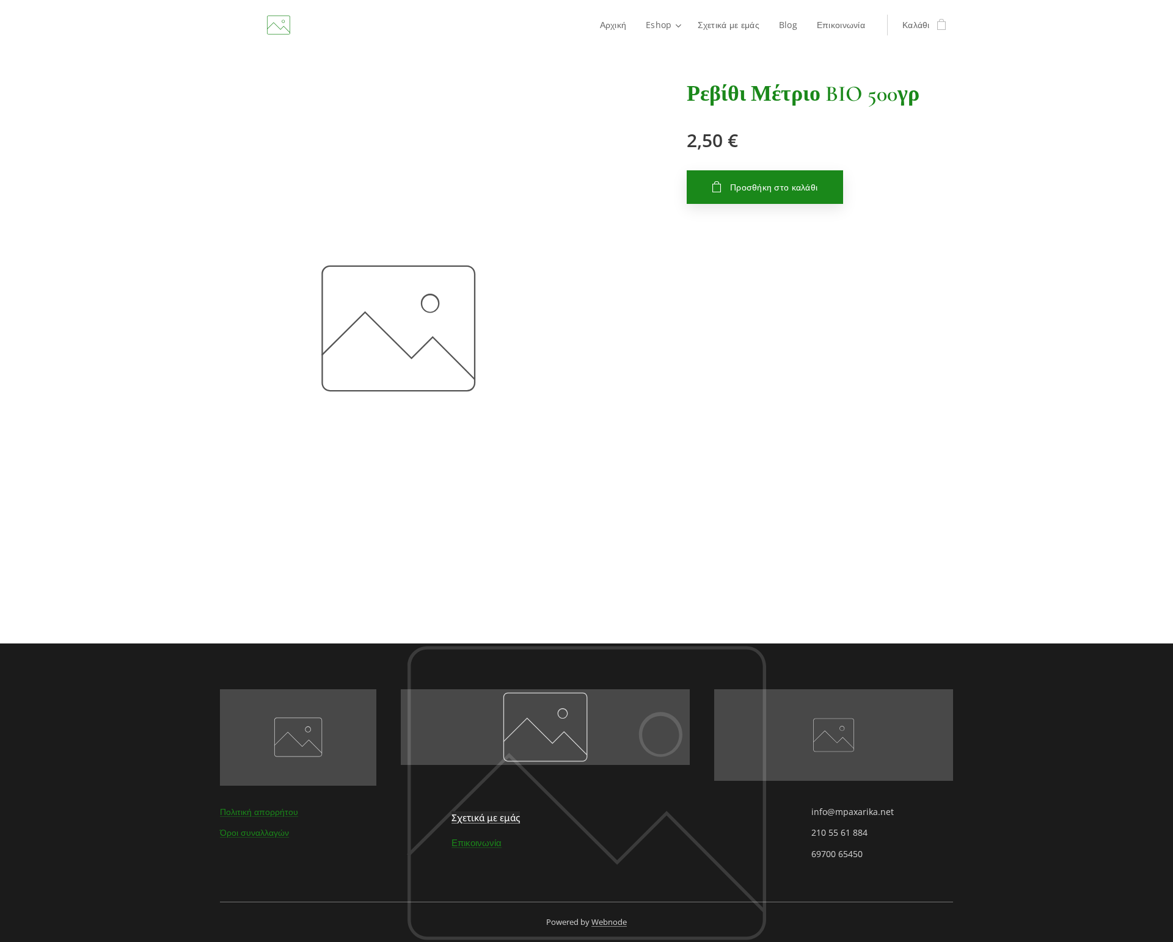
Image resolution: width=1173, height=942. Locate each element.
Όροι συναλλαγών (254, 832)
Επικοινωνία (476, 842)
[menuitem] (617, 25)
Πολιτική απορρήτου (259, 811)
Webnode (609, 921)
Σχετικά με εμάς (485, 817)
